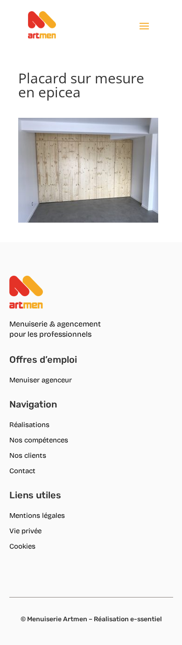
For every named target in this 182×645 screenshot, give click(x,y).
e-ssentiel (146, 619)
